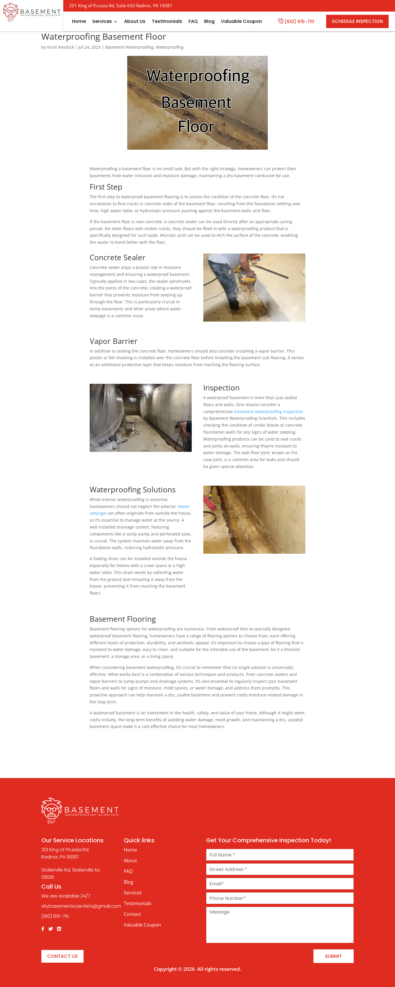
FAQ (193, 21)
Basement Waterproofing (129, 47)
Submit (333, 956)
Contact (132, 914)
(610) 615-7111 (299, 22)
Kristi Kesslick (60, 47)
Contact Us (62, 956)
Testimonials (167, 21)
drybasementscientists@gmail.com (81, 906)
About (130, 860)
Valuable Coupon (241, 21)
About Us (134, 21)
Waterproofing (170, 47)
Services (102, 21)
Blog (209, 21)
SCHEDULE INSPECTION (357, 21)
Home (79, 21)
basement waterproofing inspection (268, 411)
